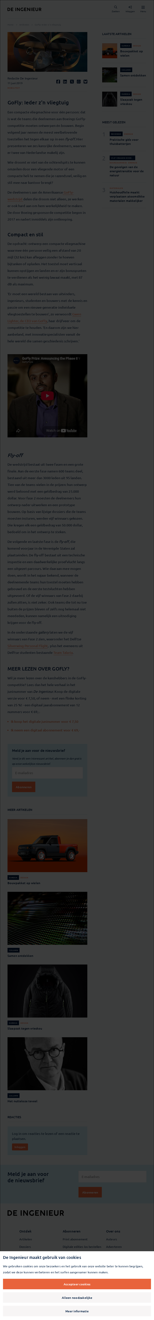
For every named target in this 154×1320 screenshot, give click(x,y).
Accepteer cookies (77, 1284)
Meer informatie (77, 1311)
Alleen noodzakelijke (77, 1297)
